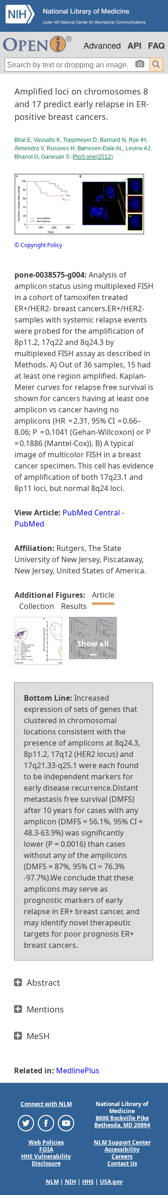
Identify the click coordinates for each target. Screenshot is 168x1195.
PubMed (29, 524)
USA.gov (111, 1182)
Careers (122, 1156)
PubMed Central (91, 512)
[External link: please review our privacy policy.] (26, 1123)
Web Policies (46, 1142)
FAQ (156, 45)
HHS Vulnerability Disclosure (46, 1159)
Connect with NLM (46, 1104)
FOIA (46, 1149)
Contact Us (122, 1163)
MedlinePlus (77, 1070)
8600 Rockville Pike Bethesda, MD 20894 (122, 1121)
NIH (70, 1182)
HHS (88, 1182)
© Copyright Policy (38, 245)
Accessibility (122, 1149)
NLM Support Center (122, 1142)
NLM (52, 1182)
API (134, 45)
